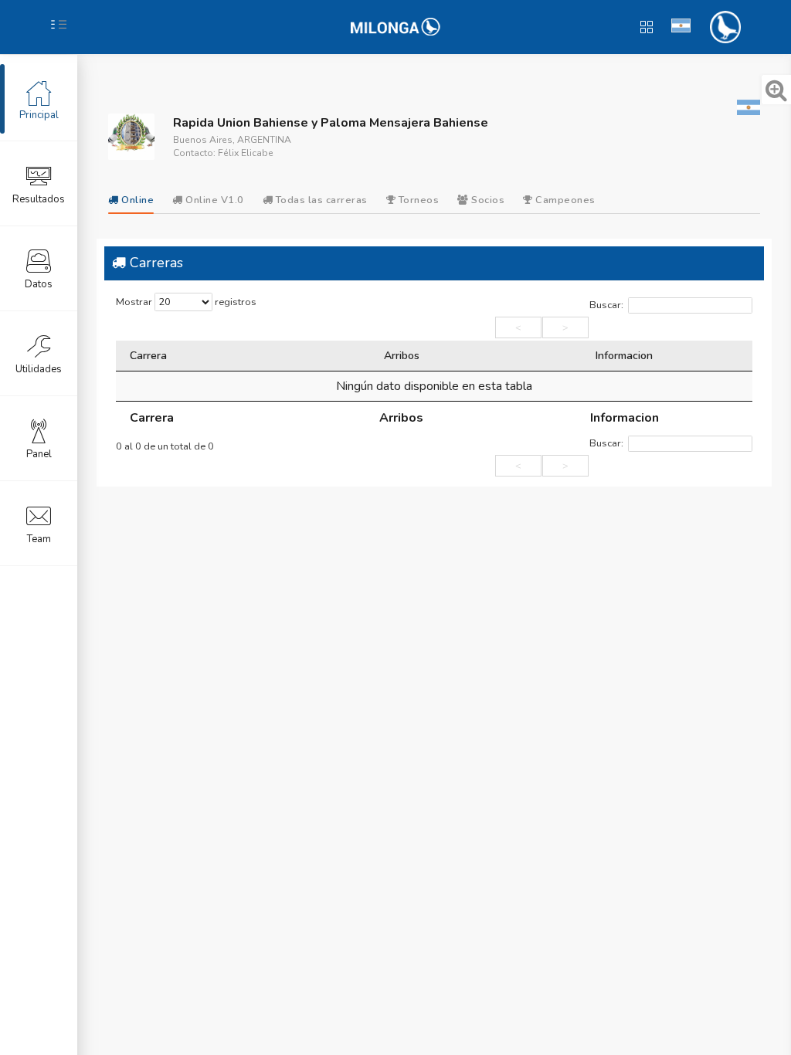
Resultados (38, 199)
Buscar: (606, 305)
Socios (486, 200)
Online (136, 200)
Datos (39, 284)
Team (39, 539)
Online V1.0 (213, 200)
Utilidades (38, 369)
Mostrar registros (186, 302)
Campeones (564, 200)
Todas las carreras (320, 200)
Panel (39, 454)
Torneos (417, 200)
